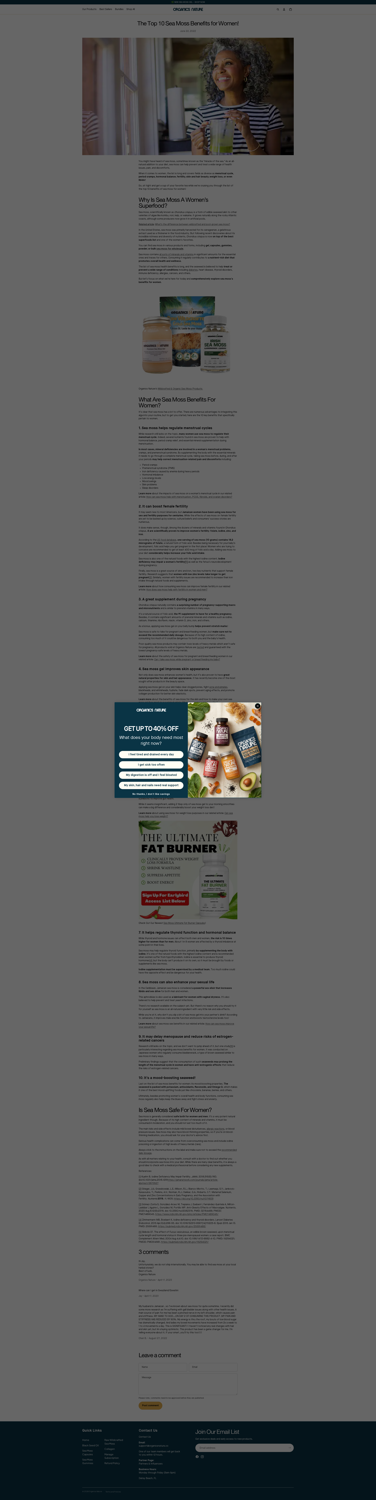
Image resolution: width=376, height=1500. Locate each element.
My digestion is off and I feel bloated (151, 774)
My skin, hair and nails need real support (151, 785)
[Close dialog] (257, 706)
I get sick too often (151, 764)
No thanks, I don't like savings (151, 794)
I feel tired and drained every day (151, 754)
